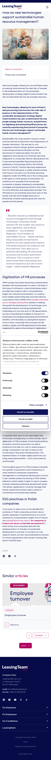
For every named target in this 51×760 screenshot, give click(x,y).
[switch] (45, 380)
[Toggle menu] (47, 7)
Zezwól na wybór (26, 419)
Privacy (25, 742)
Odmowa (25, 426)
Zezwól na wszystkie (25, 412)
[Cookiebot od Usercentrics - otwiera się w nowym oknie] (38, 332)
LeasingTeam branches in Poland (25, 737)
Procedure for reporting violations (25, 746)
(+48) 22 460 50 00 (17, 692)
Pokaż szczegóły (36, 405)
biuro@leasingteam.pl (17, 689)
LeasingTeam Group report (18, 520)
